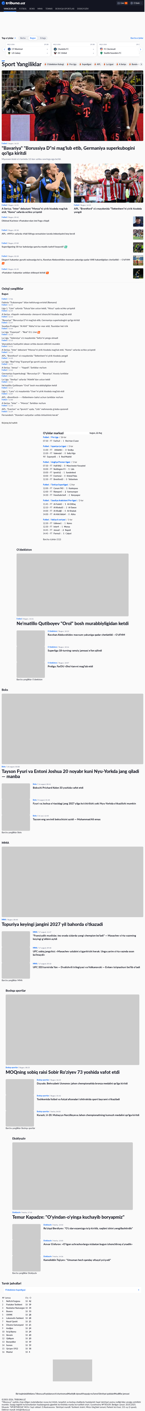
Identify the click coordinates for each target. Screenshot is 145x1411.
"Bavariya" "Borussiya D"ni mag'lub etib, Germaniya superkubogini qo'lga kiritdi (68, 150)
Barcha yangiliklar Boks (12, 832)
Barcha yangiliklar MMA (12, 980)
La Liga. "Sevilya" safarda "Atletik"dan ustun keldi (26, 378)
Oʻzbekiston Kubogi (55, 64)
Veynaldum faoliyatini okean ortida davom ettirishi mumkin (31, 343)
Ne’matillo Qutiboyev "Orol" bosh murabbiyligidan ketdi (29, 384)
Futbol (23, 8)
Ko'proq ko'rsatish (9, 422)
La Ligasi (109, 64)
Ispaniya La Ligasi (58, 445)
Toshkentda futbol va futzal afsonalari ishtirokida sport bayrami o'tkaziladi (77, 1098)
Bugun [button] (33, 38)
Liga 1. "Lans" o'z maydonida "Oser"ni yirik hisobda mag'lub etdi (33, 390)
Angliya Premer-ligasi (60, 461)
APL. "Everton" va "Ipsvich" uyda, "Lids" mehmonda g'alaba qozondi (35, 408)
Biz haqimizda (20, 1394)
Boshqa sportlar (64, 8)
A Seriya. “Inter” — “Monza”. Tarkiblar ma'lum (24, 402)
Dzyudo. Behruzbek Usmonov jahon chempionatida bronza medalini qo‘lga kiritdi (81, 1082)
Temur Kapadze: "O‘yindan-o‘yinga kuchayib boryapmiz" (67, 1216)
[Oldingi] (5, 49)
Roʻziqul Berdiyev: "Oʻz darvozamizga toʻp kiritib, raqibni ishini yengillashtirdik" (87, 1227)
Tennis (49, 8)
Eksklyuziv (83, 8)
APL (99, 64)
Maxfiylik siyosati (74, 1394)
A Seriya (122, 64)
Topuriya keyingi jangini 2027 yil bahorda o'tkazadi (52, 923)
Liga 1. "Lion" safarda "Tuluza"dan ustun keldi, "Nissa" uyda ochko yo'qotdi (38, 307)
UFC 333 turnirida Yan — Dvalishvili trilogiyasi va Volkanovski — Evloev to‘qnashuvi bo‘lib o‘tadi (86, 966)
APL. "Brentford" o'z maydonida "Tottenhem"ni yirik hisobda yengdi (107, 209)
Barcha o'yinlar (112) (51, 539)
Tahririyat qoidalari (105, 1394)
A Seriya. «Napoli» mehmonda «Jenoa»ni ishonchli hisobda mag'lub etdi (37, 313)
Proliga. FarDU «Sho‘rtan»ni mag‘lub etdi (69, 665)
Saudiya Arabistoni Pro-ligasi (63, 500)
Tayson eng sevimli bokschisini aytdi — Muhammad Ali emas (67, 818)
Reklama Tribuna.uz (34, 1394)
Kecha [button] (22, 38)
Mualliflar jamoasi (120, 1394)
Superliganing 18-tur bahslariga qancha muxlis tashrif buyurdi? (33, 246)
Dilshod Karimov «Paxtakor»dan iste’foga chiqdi (25, 220)
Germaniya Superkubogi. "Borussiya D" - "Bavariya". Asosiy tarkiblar (35, 373)
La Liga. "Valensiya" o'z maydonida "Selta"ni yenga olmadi (30, 337)
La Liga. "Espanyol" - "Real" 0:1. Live (19, 331)
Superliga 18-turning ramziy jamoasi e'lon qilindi (74, 649)
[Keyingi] (138, 49)
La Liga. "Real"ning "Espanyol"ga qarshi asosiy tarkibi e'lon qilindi (33, 361)
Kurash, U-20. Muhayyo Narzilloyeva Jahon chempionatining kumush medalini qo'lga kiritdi (87, 1114)
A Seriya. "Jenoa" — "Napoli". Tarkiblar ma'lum (24, 367)
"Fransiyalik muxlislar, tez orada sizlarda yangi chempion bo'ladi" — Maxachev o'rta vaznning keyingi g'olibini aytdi (84, 936)
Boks (32, 8)
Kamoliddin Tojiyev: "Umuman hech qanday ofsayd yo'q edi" (76, 1259)
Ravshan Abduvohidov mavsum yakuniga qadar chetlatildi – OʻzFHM (85, 634)
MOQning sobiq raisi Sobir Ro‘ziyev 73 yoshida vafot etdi (62, 1071)
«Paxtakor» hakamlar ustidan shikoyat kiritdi (24, 272)
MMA (40, 8)
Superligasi (86, 64)
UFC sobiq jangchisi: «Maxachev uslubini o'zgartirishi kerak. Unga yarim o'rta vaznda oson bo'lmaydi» (83, 952)
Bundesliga (136, 64)
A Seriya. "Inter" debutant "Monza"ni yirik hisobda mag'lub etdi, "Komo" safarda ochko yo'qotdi (35, 209)
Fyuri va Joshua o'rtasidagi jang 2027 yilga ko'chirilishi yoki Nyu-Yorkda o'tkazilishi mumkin (84, 802)
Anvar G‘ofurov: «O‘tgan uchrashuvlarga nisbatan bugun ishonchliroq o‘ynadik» (86, 1243)
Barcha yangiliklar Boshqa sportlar (19, 1127)
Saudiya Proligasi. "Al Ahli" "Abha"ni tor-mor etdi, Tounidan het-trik (35, 325)
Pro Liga (72, 64)
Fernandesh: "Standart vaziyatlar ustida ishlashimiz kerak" (30, 414)
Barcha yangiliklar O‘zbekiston (28, 679)
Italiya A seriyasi (57, 519)
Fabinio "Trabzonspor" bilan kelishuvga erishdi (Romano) (29, 301)
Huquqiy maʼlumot (89, 1394)
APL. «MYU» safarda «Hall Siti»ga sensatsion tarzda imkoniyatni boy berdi (38, 233)
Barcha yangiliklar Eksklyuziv (23, 1272)
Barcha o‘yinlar (134, 38)
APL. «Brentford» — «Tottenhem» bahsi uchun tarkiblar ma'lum (32, 396)
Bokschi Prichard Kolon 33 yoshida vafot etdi (58, 787)
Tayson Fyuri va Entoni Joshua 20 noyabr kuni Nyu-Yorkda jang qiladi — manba (70, 773)
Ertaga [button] (43, 38)
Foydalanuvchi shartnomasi (55, 1394)
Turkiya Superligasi (58, 484)
